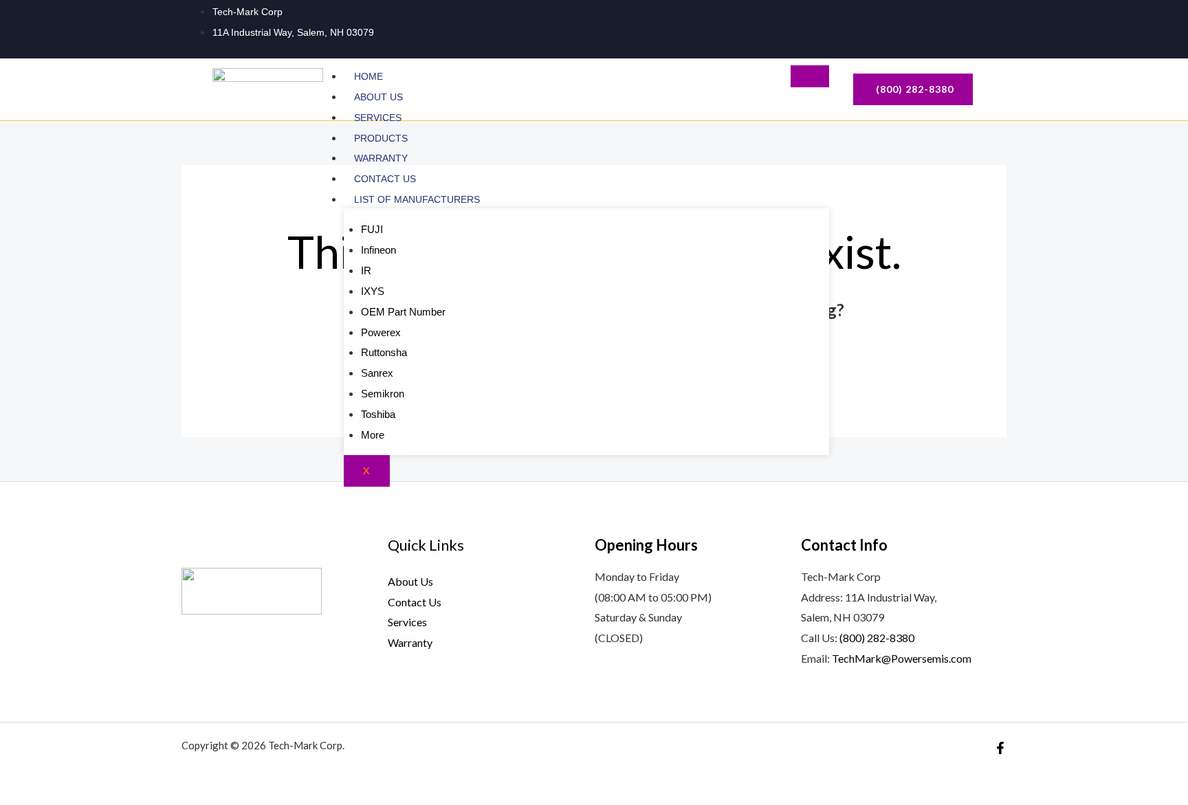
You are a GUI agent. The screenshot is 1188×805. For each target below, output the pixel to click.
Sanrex (377, 373)
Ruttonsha (384, 352)
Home (368, 76)
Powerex (381, 332)
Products (381, 138)
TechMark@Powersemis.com (901, 658)
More (372, 435)
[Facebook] (967, 27)
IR (366, 270)
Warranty (381, 158)
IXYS (372, 291)
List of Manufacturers (418, 199)
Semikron (382, 393)
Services (378, 117)
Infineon (378, 250)
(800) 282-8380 (876, 637)
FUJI (372, 229)
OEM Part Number (403, 312)
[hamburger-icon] (810, 76)
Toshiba (378, 414)
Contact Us (385, 178)
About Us (378, 96)
